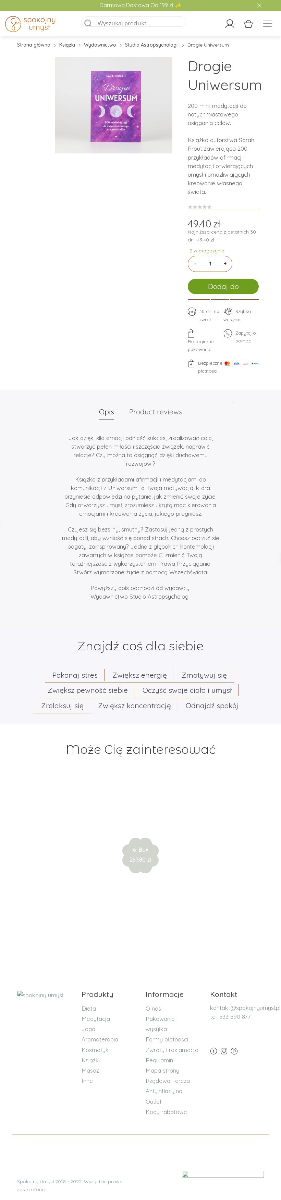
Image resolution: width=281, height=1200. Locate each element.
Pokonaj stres (75, 675)
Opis (106, 411)
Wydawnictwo (100, 45)
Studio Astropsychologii (152, 45)
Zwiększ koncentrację (134, 705)
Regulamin (159, 1060)
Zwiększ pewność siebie (88, 690)
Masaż (90, 1070)
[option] (113, 105)
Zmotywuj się (204, 675)
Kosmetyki (96, 1049)
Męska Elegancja (140, 827)
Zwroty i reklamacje (172, 1049)
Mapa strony (162, 1070)
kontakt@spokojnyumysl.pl (245, 1007)
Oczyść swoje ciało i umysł (187, 690)
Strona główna (33, 45)
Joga (88, 1029)
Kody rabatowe (166, 1111)
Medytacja (96, 1018)
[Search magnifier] (88, 23)
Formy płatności (167, 1039)
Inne (87, 1080)
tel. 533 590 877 (230, 1016)
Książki (67, 45)
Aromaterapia (100, 1039)
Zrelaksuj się (62, 705)
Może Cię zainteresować (141, 749)
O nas (153, 1008)
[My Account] (229, 23)
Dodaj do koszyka (223, 288)
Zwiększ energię (139, 675)
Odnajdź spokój (212, 705)
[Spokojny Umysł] (37, 25)
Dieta (89, 1008)
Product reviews (155, 411)
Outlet (154, 1101)
